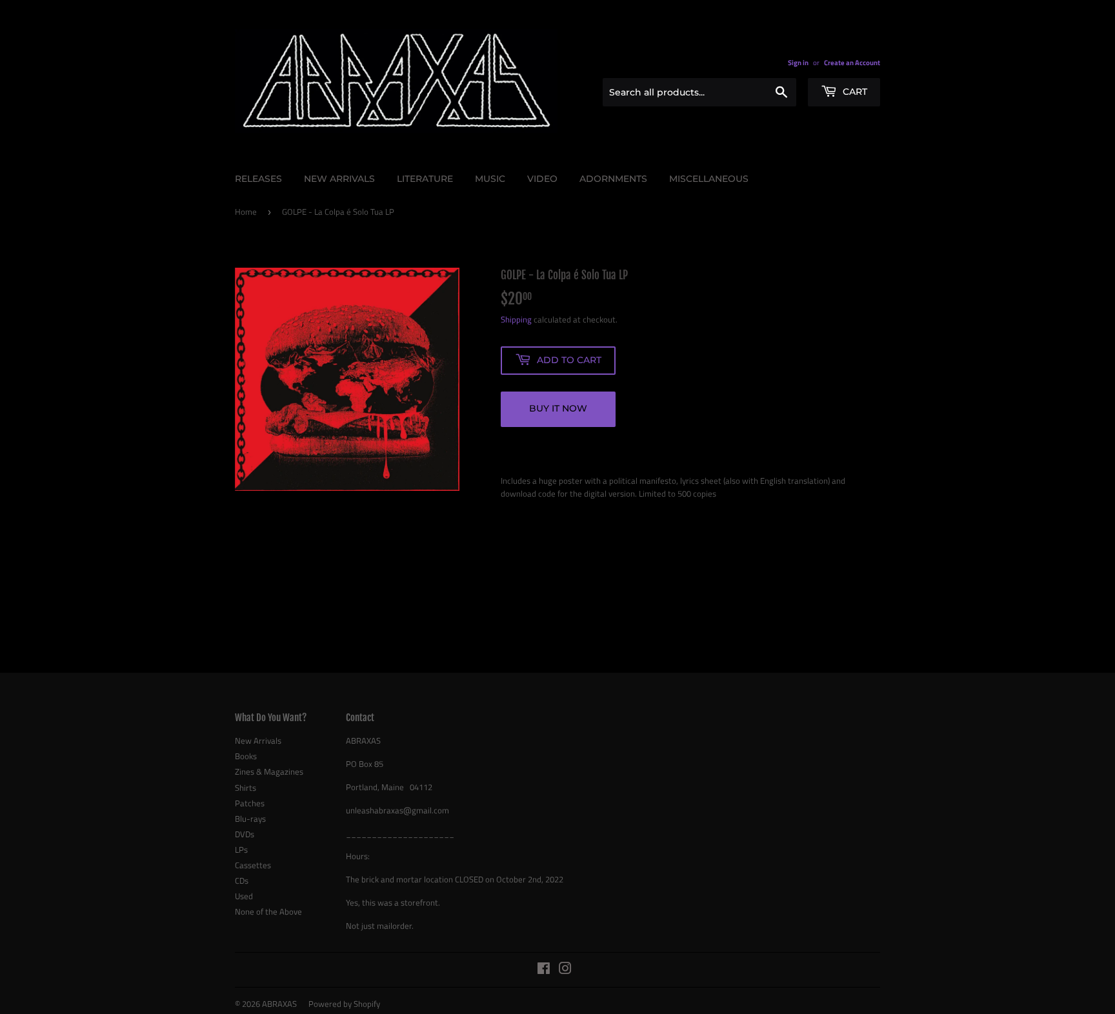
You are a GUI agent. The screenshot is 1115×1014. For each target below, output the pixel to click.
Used (244, 896)
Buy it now (558, 408)
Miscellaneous (708, 178)
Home (246, 211)
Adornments (613, 178)
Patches (250, 803)
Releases (258, 178)
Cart (853, 91)
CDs (241, 880)
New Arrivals (339, 178)
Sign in (798, 62)
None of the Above (268, 911)
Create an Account (852, 62)
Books (246, 756)
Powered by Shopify (344, 1003)
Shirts (245, 787)
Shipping (516, 319)
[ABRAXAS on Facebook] (543, 970)
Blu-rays (250, 818)
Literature (425, 178)
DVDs (244, 834)
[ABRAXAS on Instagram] (565, 970)
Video (542, 178)
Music (490, 178)
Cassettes (253, 865)
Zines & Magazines (269, 771)
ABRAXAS (279, 1003)
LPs (241, 849)
